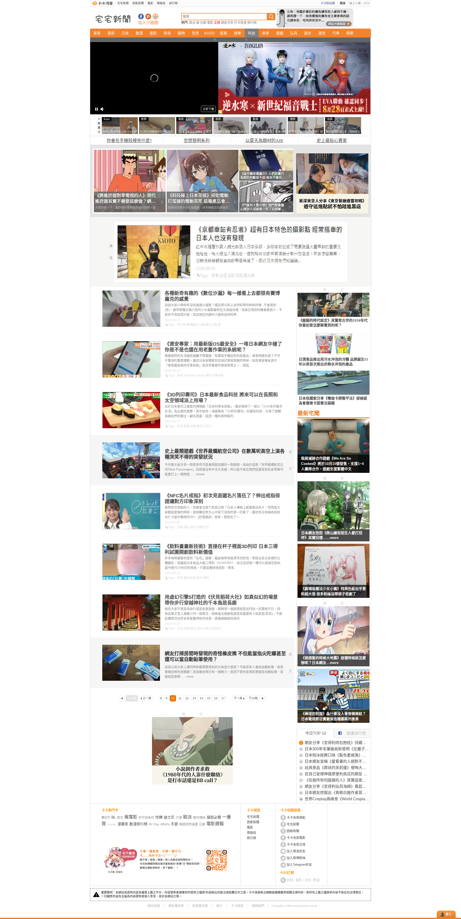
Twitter (201, 375)
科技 (251, 33)
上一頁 (147, 698)
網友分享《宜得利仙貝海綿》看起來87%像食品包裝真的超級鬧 (337, 786)
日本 (180, 628)
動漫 (139, 33)
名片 (206, 527)
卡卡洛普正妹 (296, 844)
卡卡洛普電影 (296, 837)
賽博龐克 (192, 324)
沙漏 (202, 324)
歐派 (192, 22)
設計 (307, 33)
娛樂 (237, 33)
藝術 (187, 578)
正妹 (217, 22)
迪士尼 (169, 817)
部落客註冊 (200, 905)
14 (201, 698)
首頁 (97, 33)
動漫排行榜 (138, 824)
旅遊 (187, 628)
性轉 (159, 817)
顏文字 (106, 817)
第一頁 (122, 698)
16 (216, 698)
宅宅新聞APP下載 (155, 16)
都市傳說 (199, 817)
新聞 (290, 880)
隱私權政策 (176, 905)
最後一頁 (263, 698)
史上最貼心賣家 (332, 140)
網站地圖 (153, 905)
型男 (195, 33)
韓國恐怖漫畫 (188, 824)
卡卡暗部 (237, 905)
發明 (206, 578)
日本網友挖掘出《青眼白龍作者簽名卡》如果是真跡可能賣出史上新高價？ (337, 793)
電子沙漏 (223, 324)
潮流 (321, 33)
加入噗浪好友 (148, 16)
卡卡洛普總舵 (296, 817)
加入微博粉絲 (296, 858)
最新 (111, 33)
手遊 (174, 824)
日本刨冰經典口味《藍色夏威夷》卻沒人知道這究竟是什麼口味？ (337, 755)
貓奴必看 (214, 817)
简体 (343, 3)
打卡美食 (240, 22)
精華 (349, 33)
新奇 (167, 33)
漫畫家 (122, 824)
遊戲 (279, 33)
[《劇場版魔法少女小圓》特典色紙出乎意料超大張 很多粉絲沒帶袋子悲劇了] (333, 574)
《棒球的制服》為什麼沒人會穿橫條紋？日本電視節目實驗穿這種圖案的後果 (333, 716)
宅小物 (181, 324)
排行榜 (173, 3)
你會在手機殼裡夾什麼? (129, 140)
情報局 (161, 3)
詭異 (223, 33)
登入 (448, 914)
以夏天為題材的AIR (264, 140)
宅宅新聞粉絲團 (141, 16)
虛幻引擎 (202, 628)
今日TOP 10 (315, 733)
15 (208, 698)
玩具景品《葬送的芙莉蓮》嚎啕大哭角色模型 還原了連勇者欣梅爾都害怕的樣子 (337, 768)
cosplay (111, 824)
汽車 (336, 33)
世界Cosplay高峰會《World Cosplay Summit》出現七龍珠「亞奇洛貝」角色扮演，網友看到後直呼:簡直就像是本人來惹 (337, 799)
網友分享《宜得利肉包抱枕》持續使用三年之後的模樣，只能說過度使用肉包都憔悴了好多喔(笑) (337, 743)
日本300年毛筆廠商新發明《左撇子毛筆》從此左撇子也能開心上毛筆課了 (337, 749)
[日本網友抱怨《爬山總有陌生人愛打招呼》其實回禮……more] (333, 528)
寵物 (181, 33)
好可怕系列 (146, 817)
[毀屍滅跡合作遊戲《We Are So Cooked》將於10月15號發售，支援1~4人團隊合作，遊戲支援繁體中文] (333, 449)
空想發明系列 (197, 140)
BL (113, 817)
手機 (200, 527)
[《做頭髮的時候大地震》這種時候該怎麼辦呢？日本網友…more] (333, 653)
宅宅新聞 (123, 3)
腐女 (120, 817)
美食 (265, 33)
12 (187, 698)
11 (180, 698)
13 (194, 698)
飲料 (200, 578)
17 (223, 698)
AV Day (154, 824)
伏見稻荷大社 (217, 628)
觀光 (193, 628)
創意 (187, 426)
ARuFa (165, 824)
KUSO (209, 33)
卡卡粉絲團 (328, 3)
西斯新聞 (138, 3)
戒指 (180, 527)
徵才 (219, 905)
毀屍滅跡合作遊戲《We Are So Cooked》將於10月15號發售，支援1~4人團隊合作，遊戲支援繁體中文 (332, 463)
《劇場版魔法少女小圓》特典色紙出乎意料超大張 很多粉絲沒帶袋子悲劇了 (333, 591)
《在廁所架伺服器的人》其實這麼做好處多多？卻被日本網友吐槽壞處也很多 (337, 780)
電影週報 (215, 823)
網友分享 (227, 22)
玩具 (293, 33)
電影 (150, 3)
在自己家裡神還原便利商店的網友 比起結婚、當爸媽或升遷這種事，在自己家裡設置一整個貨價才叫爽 (337, 774)
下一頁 (238, 698)
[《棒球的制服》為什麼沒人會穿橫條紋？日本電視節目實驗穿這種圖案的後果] (333, 699)
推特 (208, 375)
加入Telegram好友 (299, 864)
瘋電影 (130, 817)
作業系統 (218, 375)
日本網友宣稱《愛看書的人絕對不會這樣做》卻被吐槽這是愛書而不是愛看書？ (337, 761)
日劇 (203, 22)
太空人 (207, 426)
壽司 (200, 426)
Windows (190, 375)
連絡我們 (258, 905)
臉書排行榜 (356, 733)
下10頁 (253, 698)
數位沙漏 (211, 324)
